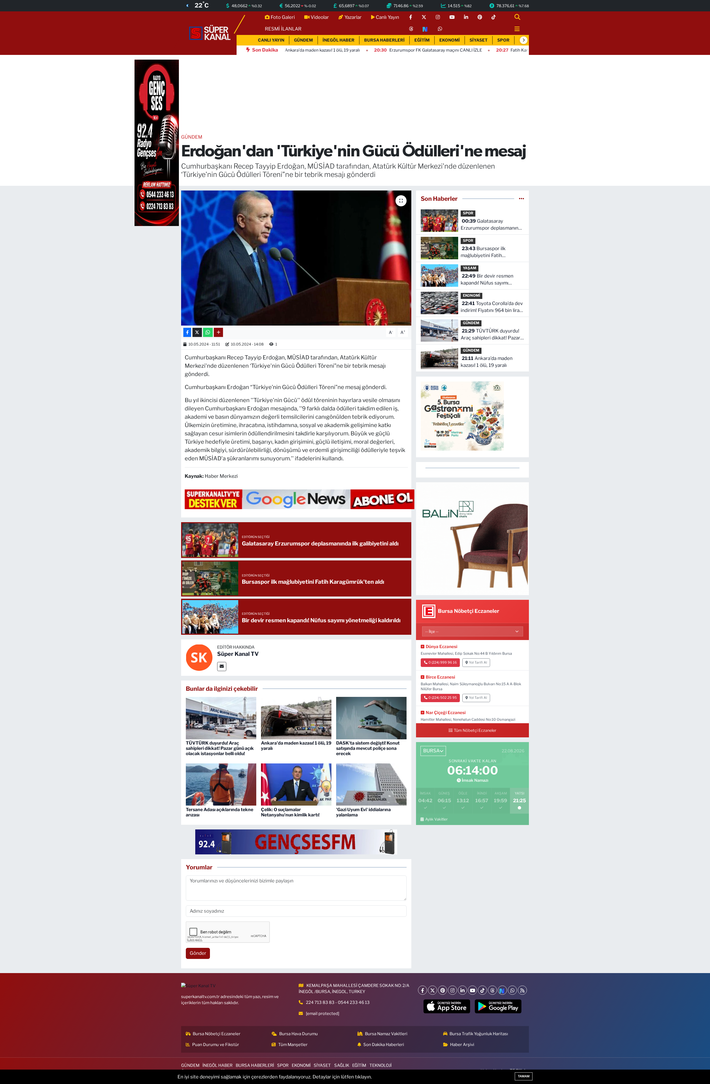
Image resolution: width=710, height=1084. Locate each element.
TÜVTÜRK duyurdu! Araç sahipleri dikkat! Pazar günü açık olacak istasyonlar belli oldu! (220, 748)
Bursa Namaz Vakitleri (386, 1033)
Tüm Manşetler (293, 1044)
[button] (524, 40)
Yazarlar (353, 17)
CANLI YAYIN (271, 40)
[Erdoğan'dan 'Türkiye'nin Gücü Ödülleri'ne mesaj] (296, 258)
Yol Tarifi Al (478, 662)
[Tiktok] (482, 990)
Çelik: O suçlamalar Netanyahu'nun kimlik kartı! (290, 812)
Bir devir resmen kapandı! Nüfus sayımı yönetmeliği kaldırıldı (487, 280)
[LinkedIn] (462, 990)
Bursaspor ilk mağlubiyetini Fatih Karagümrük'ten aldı (483, 252)
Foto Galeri (283, 17)
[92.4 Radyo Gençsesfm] (157, 142)
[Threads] (492, 990)
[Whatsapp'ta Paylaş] (208, 332)
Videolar (320, 17)
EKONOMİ (449, 40)
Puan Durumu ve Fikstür (215, 1044)
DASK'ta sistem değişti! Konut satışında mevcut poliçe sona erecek (368, 748)
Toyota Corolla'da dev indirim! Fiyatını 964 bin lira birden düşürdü (492, 307)
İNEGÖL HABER (338, 40)
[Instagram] (452, 990)
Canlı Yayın (387, 17)
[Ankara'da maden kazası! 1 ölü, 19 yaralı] (296, 717)
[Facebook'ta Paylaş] (187, 332)
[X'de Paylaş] (197, 332)
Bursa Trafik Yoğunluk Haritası (479, 1033)
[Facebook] (422, 990)
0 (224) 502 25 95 (442, 698)
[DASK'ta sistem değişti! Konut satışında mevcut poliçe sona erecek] (371, 717)
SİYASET (479, 40)
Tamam (523, 1076)
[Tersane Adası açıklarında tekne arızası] (221, 784)
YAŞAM (469, 268)
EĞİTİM (422, 40)
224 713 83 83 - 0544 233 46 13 (338, 1002)
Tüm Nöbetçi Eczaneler (475, 730)
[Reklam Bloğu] (472, 538)
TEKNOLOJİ (380, 1065)
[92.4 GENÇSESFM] (296, 841)
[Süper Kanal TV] (210, 32)
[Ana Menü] (515, 29)
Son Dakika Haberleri (383, 1044)
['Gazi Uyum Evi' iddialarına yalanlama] (371, 784)
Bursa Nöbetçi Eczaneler (216, 1033)
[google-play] (498, 1006)
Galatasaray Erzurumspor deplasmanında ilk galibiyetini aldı (492, 225)
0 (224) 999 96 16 (442, 662)
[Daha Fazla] (218, 332)
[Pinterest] (442, 990)
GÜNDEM (303, 40)
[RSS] (522, 990)
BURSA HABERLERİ (384, 40)
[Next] (502, 990)
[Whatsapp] (512, 990)
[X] (432, 990)
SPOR (503, 40)
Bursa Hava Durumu (298, 1033)
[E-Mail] (221, 666)
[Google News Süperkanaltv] (299, 499)
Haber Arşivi (462, 1044)
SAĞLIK (341, 1065)
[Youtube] (472, 990)
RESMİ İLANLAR (283, 29)
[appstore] (446, 1006)
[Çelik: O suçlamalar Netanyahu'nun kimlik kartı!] (296, 784)
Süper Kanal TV (238, 654)
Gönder (198, 953)
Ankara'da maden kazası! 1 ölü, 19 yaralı (487, 362)
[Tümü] (521, 198)
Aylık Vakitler (436, 819)
